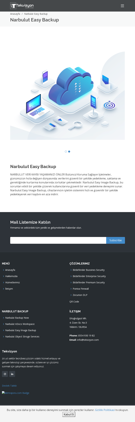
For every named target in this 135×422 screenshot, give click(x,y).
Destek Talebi (9, 385)
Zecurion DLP (80, 295)
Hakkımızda (11, 276)
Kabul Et (69, 414)
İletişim (9, 289)
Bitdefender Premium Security (89, 282)
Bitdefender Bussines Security (89, 270)
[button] (66, 152)
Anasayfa (15, 13)
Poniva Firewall (81, 289)
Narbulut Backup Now (17, 318)
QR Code (74, 301)
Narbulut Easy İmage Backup (20, 330)
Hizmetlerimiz (12, 282)
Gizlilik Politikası (105, 410)
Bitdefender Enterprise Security (89, 276)
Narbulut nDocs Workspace (20, 324)
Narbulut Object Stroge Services (22, 336)
